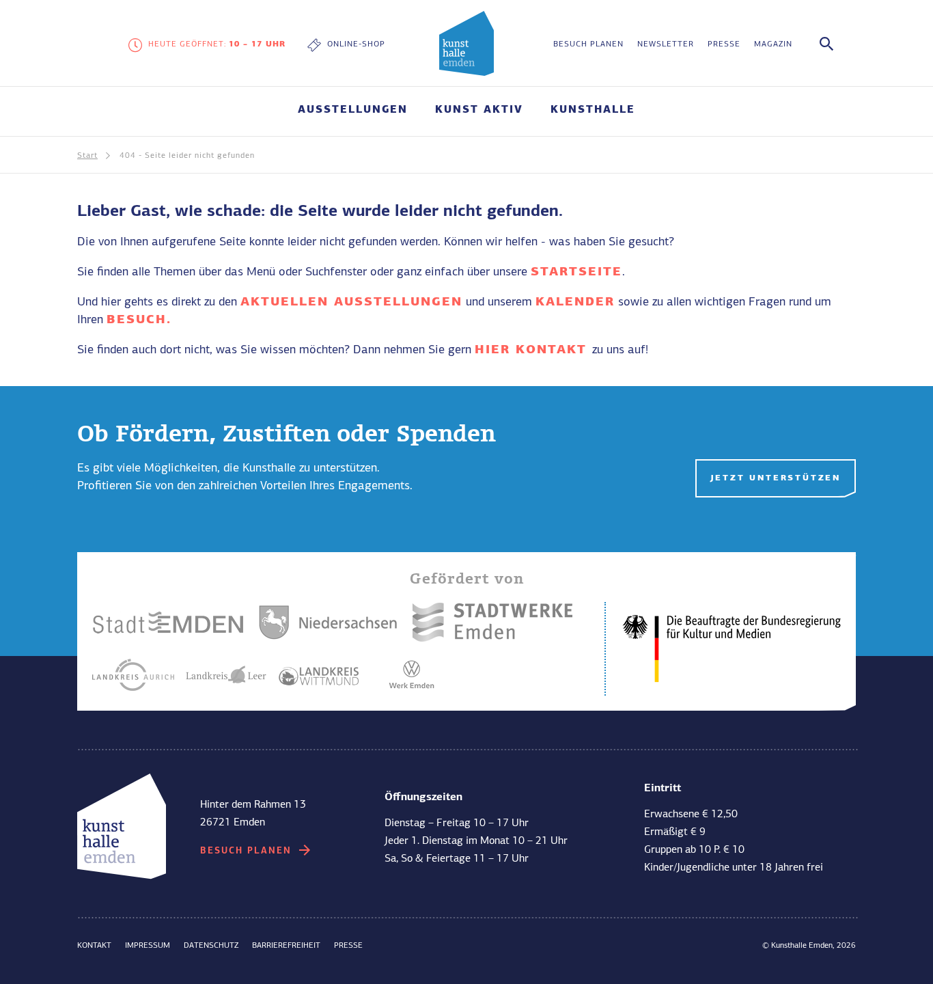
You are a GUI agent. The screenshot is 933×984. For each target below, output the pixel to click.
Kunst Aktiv (479, 110)
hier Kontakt (533, 350)
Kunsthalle (593, 110)
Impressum (147, 946)
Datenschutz (211, 946)
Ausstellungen (353, 110)
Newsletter (665, 44)
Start (87, 156)
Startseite (576, 272)
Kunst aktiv (238, 701)
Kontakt (94, 946)
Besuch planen (588, 44)
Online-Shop (356, 44)
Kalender (575, 302)
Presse (724, 44)
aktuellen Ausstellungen (351, 302)
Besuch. (139, 320)
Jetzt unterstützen (775, 478)
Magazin (773, 44)
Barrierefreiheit (286, 946)
